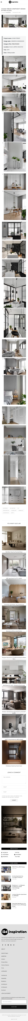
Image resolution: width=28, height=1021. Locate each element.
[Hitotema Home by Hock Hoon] (14, 752)
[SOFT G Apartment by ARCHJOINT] (14, 726)
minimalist (21, 510)
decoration (12, 508)
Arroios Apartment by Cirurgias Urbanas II (17, 877)
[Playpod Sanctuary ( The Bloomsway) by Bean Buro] (14, 644)
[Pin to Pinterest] (14, 32)
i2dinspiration (6, 510)
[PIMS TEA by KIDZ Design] (6, 869)
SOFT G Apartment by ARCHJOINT (14, 739)
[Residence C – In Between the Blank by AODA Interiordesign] (6, 888)
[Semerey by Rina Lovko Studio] (14, 617)
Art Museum (4, 987)
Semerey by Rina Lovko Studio (14, 631)
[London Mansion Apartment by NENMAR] (6, 897)
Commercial (4, 975)
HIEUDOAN (8, 12)
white (12, 512)
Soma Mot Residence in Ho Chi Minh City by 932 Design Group (19, 905)
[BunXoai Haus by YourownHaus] (14, 538)
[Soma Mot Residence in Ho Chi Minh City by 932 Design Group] (6, 906)
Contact (3, 959)
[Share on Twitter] (11, 32)
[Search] (26, 2)
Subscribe (14, 1006)
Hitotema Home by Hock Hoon (14, 766)
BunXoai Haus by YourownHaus (14, 552)
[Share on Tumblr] (17, 32)
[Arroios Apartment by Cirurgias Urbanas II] (6, 878)
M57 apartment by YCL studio (14, 578)
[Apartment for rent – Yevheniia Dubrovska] (14, 672)
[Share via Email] (20, 32)
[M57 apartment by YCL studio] (14, 565)
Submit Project (4, 953)
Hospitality (3, 978)
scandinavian (6, 512)
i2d (18, 508)
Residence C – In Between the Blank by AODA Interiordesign (18, 886)
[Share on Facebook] (9, 32)
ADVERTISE (3, 956)
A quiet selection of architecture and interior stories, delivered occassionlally (13, 998)
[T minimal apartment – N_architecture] (14, 591)
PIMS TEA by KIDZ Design (18, 867)
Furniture (3, 990)
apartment (5, 508)
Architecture (4, 984)
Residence (3, 981)
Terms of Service (5, 965)
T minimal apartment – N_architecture (14, 604)
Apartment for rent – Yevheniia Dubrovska (14, 685)
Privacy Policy (4, 962)
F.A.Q (2, 968)
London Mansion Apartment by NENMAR (19, 895)
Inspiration (13, 510)
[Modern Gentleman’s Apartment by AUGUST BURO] (14, 698)
